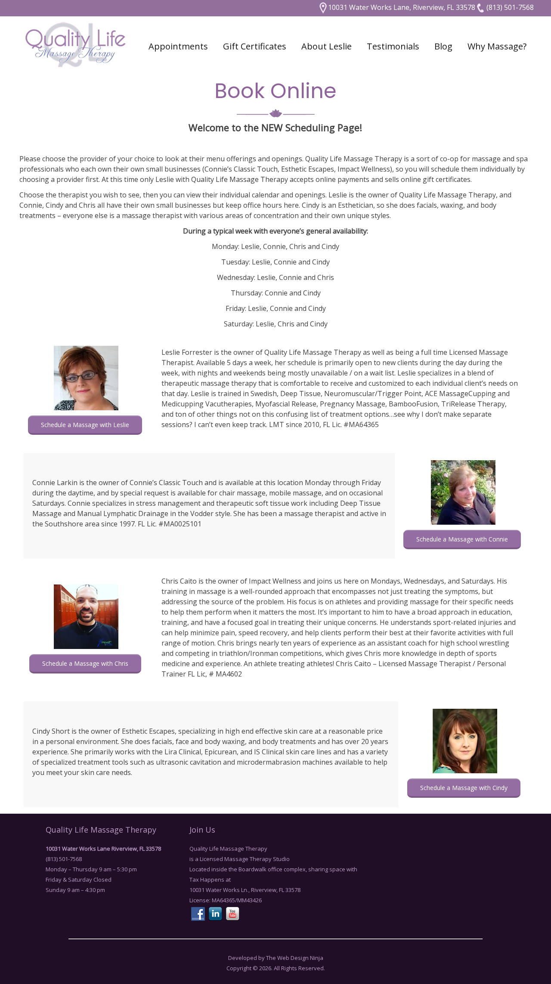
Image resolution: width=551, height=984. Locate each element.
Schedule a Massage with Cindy (464, 788)
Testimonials (393, 46)
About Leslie (326, 46)
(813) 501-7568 (509, 7)
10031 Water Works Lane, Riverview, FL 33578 (401, 7)
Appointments (178, 46)
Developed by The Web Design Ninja (275, 958)
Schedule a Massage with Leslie (85, 425)
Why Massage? (496, 46)
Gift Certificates (254, 46)
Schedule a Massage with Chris (85, 663)
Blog (443, 46)
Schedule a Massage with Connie (462, 539)
